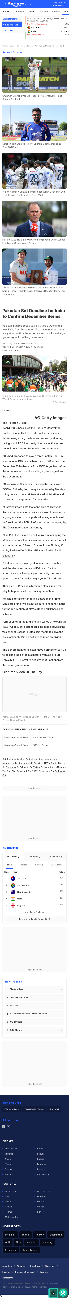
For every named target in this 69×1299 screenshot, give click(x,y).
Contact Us (7, 1278)
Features (41, 1164)
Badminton (56, 1234)
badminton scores (21, 763)
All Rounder (56, 865)
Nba (18, 1242)
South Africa (23, 885)
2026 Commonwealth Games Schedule (28, 1013)
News (28, 46)
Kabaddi (31, 1242)
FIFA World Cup (17, 989)
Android (59, 771)
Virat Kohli (14, 1005)
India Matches (11, 25)
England (21, 905)
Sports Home (8, 46)
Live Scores (11, 1148)
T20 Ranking (56, 856)
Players (41, 1169)
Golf (7, 1242)
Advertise (7, 1266)
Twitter (36, 767)
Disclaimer (50, 1266)
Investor (6, 1272)
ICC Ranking (43, 1174)
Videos (8, 1164)
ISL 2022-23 (11, 1191)
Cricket (6, 11)
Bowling (39, 865)
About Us (21, 1266)
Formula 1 (10, 1234)
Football (30, 759)
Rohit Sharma (16, 1030)
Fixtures (44, 11)
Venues (9, 1174)
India (19, 899)
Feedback (35, 1266)
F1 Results (36, 763)
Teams (8, 1169)
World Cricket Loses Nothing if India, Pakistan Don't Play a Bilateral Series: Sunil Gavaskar (32, 550)
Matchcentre (11, 1217)
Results (56, 11)
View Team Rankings (34, 912)
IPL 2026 (9, 30)
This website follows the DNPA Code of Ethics (24, 1283)
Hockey (39, 1234)
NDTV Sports (50, 763)
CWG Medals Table (19, 997)
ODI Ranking (34, 856)
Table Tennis (30, 1250)
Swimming (11, 1250)
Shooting (47, 1242)
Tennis (25, 1234)
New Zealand (23, 892)
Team (9, 865)
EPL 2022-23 (43, 1191)
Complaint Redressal (25, 1272)
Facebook (11, 767)
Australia (21, 878)
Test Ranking (13, 856)
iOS (4, 775)
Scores (20, 11)
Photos (40, 1159)
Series (31, 11)
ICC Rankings (16, 1022)
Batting (24, 865)
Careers (44, 1272)
